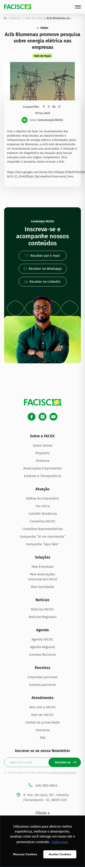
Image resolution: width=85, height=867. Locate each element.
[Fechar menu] (78, 6)
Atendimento (43, 698)
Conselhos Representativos (42, 529)
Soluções (42, 557)
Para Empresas (42, 567)
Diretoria (42, 461)
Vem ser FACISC (42, 715)
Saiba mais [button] (59, 842)
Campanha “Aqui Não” (42, 544)
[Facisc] (17, 6)
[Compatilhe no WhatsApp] (59, 106)
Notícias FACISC (42, 609)
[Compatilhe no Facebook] (43, 106)
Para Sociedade (42, 587)
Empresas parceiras (42, 677)
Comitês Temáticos (42, 514)
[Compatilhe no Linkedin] (54, 106)
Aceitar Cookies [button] (60, 854)
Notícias (15, 18)
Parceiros (42, 667)
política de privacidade (63, 772)
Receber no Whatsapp (45, 269)
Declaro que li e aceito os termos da (42, 772)
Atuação (42, 489)
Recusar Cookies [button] (25, 854)
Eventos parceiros (42, 685)
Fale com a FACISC (42, 707)
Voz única (42, 506)
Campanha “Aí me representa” (42, 537)
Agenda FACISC (42, 639)
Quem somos (42, 445)
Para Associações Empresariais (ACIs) (42, 576)
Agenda (42, 630)
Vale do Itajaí (33, 18)
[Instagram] (42, 417)
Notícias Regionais (43, 617)
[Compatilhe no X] (48, 106)
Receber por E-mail (45, 256)
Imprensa (42, 730)
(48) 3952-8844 (46, 785)
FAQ (42, 738)
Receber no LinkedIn (45, 282)
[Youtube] (53, 417)
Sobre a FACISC (42, 436)
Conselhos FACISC (42, 521)
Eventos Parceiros (42, 655)
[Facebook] (31, 417)
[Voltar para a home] (5, 18)
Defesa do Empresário (42, 498)
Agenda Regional (42, 647)
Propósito (42, 453)
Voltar (44, 28)
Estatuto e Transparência (42, 476)
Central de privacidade (42, 722)
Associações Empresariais (42, 468)
